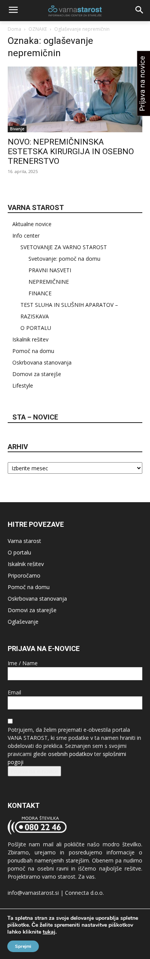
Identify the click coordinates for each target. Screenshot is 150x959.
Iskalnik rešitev (30, 339)
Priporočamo (24, 575)
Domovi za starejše (36, 374)
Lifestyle (22, 385)
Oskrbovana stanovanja (42, 362)
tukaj (49, 932)
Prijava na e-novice (34, 771)
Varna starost (24, 540)
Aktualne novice (32, 224)
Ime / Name (23, 663)
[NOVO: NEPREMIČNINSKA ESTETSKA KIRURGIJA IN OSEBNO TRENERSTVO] (75, 99)
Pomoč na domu (33, 351)
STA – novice (35, 417)
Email (14, 692)
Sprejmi (23, 946)
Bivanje (17, 129)
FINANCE (40, 293)
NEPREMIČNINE (48, 281)
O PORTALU (35, 327)
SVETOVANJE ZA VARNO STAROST (63, 247)
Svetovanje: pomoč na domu (64, 258)
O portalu (19, 552)
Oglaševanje (23, 621)
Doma (14, 29)
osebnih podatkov (70, 754)
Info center (26, 235)
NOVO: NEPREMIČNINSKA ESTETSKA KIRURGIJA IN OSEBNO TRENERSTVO (71, 151)
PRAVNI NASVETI (49, 270)
